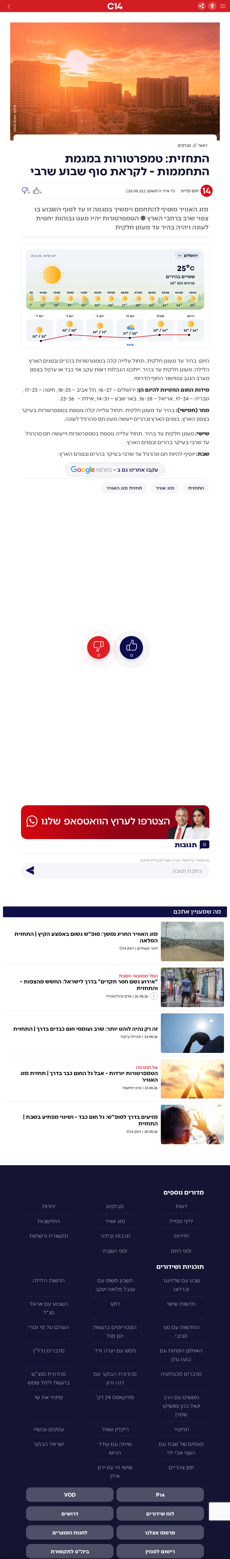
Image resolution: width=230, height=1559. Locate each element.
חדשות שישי (181, 1303)
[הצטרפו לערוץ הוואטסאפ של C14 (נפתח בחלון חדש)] (115, 822)
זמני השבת (115, 1250)
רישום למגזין (160, 1551)
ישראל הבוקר (48, 1443)
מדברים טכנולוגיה (181, 1373)
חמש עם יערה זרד (115, 1350)
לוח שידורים (160, 1513)
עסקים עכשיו (49, 1428)
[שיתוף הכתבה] (201, 6)
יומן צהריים (181, 1466)
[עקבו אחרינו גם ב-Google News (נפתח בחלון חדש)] (115, 469)
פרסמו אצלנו (160, 1532)
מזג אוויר (165, 488)
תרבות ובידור (115, 1235)
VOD (70, 1494)
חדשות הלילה (49, 1280)
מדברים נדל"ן (48, 1350)
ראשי (202, 145)
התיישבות (48, 1220)
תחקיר (181, 1428)
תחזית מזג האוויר (124, 488)
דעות (181, 1205)
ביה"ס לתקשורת (70, 1551)
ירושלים (191, 255)
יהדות (48, 1205)
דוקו (115, 1303)
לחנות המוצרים (69, 1532)
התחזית (196, 488)
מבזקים (184, 145)
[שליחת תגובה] (30, 870)
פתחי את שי (48, 1396)
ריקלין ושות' (115, 1428)
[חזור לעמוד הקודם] (8, 6)
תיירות (181, 1235)
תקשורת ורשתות (48, 1235)
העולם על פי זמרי (48, 1326)
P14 (160, 1494)
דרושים (69, 1513)
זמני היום (181, 1250)
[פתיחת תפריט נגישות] (212, 6)
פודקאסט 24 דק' (115, 1396)
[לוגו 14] (115, 6)
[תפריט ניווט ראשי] (223, 6)
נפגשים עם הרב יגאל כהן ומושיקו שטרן (181, 1405)
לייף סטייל (181, 1220)
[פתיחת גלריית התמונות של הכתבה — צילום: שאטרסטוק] (115, 81)
